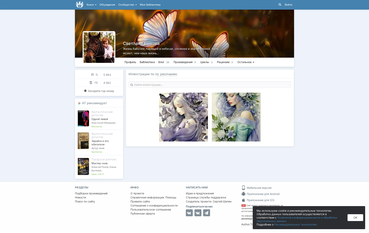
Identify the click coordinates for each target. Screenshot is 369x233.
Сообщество (126, 4)
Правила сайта (140, 201)
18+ (243, 205)
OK (355, 217)
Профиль (130, 62)
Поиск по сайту (85, 201)
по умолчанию (166, 74)
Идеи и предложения (200, 193)
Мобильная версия (259, 187)
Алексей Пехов (99, 167)
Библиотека (147, 62)
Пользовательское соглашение (150, 209)
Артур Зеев (97, 148)
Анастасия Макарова (103, 122)
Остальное (244, 62)
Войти (288, 4)
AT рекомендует (94, 103)
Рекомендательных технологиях (295, 224)
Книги (91, 4)
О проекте (137, 193)
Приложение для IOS (260, 200)
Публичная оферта (142, 213)
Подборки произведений (91, 193)
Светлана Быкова (141, 43)
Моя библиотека (150, 4)
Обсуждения (107, 4)
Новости (80, 197)
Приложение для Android (263, 194)
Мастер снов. (99, 163)
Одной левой (99, 119)
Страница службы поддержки (206, 197)
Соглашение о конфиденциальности (154, 205)
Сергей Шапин (222, 201)
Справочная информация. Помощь (153, 197)
